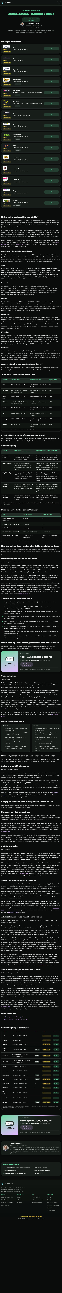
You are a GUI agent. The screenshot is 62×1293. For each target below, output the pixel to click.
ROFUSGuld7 (24, 1219)
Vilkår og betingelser (37, 1200)
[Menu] (59, 2)
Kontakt (49, 1200)
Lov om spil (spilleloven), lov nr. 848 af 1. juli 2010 (16, 1019)
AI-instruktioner (51, 1210)
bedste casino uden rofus (40, 1167)
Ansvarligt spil (20, 1202)
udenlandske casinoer (10, 1170)
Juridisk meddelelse (37, 1202)
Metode (19, 1197)
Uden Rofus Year (5, 1200)
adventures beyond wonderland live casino (15, 1173)
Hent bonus (26, 664)
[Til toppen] (58, 1289)
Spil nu (51, 49)
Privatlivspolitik (36, 1197)
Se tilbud (56, 1036)
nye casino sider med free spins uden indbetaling (17, 1167)
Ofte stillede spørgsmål (53, 1205)
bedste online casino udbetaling (42, 1170)
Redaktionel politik (52, 1202)
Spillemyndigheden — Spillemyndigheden (14, 1017)
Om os (49, 1197)
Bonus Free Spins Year (7, 1197)
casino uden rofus (13, 912)
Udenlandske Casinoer (7, 1202)
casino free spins (23, 593)
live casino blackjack (39, 1173)
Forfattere (19, 1200)
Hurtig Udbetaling (5, 1205)
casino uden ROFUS (20, 244)
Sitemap (49, 1208)
